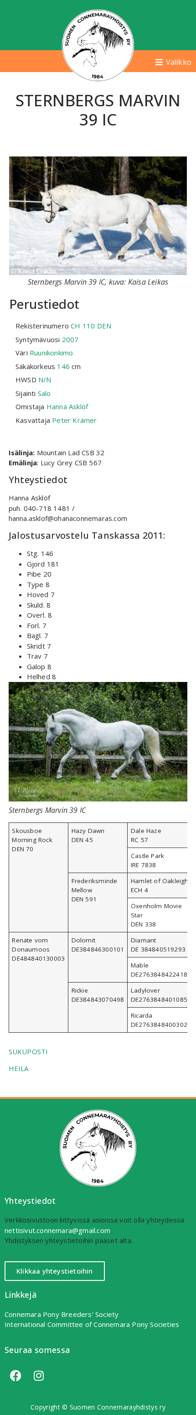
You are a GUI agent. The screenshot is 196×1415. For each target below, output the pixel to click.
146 (63, 366)
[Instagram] (38, 1375)
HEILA (19, 1068)
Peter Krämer (74, 420)
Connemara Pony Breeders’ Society (62, 1314)
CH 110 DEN (91, 325)
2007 (70, 339)
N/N (45, 379)
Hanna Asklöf (67, 406)
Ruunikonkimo (51, 352)
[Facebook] (16, 1375)
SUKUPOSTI (28, 1051)
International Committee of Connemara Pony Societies (92, 1324)
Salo (44, 393)
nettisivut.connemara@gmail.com (57, 1230)
